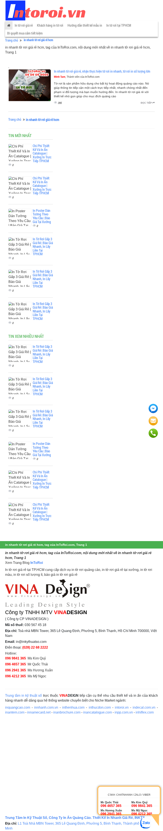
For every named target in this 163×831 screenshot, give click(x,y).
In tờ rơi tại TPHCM (118, 25)
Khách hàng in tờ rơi (50, 25)
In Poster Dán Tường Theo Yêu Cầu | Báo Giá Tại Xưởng (42, 216)
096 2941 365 (15, 670)
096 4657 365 (15, 664)
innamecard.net (39, 712)
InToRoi (36, 563)
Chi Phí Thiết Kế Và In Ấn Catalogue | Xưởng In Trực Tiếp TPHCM (42, 153)
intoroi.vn (122, 707)
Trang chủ (11, 40)
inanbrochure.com (66, 712)
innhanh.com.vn (46, 707)
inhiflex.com (145, 712)
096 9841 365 (15, 658)
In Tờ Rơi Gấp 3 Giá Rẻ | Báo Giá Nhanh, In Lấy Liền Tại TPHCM (43, 246)
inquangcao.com (17, 707)
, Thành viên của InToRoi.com (77, 76)
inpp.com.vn (124, 712)
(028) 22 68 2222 (35, 647)
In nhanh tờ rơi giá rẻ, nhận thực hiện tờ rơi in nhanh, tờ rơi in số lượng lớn (102, 71)
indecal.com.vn (144, 707)
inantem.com (14, 712)
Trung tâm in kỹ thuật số (23, 695)
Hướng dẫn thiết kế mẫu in (84, 25)
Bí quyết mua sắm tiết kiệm (25, 33)
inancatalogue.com (97, 712)
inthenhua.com (73, 707)
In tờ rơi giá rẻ (24, 25)
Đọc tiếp (146, 103)
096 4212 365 (15, 676)
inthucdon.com (100, 707)
